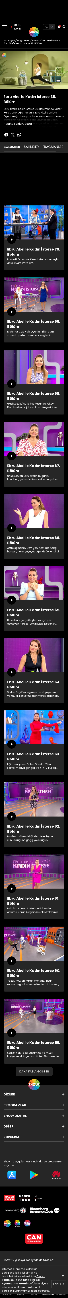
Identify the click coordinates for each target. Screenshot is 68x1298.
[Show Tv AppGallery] (56, 1175)
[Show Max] (27, 1223)
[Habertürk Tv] (25, 1198)
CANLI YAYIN (17, 26)
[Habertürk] (9, 1198)
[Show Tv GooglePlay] (34, 1175)
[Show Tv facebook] (6, 134)
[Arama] (64, 27)
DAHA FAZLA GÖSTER (34, 1071)
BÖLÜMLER (12, 146)
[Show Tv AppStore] (12, 1175)
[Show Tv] (34, 32)
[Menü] (4, 27)
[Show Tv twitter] (13, 134)
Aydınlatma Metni (14, 1283)
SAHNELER (31, 146)
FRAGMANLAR (52, 146)
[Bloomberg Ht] (15, 1210)
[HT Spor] (38, 1198)
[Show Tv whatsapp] (19, 134)
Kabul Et (59, 1284)
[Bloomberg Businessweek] (44, 1210)
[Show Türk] (17, 1223)
